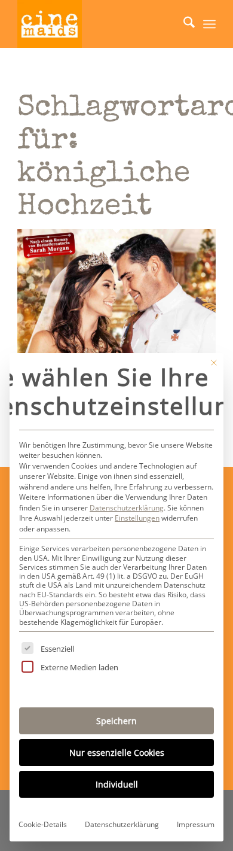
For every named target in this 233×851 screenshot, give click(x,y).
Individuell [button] (117, 784)
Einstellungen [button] (137, 518)
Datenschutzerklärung (127, 508)
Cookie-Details (43, 824)
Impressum (195, 824)
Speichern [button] (116, 721)
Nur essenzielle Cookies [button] (116, 752)
